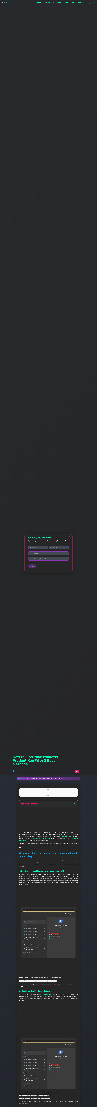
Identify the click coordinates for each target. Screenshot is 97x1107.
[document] (48, 553)
